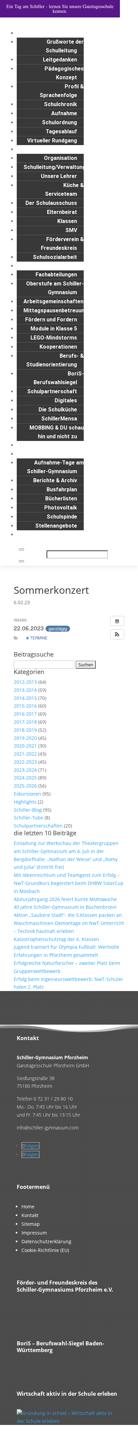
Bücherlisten (61, 498)
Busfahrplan (62, 489)
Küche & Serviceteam (64, 189)
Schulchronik (60, 104)
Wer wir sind (92, 149)
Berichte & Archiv (55, 480)
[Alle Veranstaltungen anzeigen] (117, 621)
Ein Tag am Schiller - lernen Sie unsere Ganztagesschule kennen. (60, 8)
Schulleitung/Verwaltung (54, 167)
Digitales (66, 400)
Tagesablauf (61, 131)
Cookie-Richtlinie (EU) (45, 1250)
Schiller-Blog (28, 810)
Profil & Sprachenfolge (62, 90)
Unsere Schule (89, 33)
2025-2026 (25, 785)
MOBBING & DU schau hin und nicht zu (56, 432)
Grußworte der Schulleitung (65, 46)
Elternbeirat (62, 212)
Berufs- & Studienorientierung (55, 360)
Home (27, 1206)
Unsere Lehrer (59, 176)
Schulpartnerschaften (38, 825)
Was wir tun (93, 266)
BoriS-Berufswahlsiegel (58, 378)
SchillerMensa (59, 418)
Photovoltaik (60, 507)
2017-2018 (25, 722)
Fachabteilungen (56, 274)
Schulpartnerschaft (52, 391)
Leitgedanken (60, 59)
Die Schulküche (58, 409)
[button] (117, 634)
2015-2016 (25, 706)
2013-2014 (25, 690)
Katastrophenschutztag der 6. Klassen (56, 939)
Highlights (25, 802)
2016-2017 (25, 714)
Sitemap (30, 1224)
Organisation (60, 158)
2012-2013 (25, 682)
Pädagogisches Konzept (64, 73)
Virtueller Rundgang (52, 140)
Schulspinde (62, 516)
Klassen (67, 221)
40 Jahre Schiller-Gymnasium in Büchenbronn (65, 907)
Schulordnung (59, 122)
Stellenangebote (56, 526)
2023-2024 (25, 770)
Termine (38, 637)
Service (98, 454)
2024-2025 (25, 777)
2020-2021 (25, 746)
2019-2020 (25, 738)
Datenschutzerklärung (46, 1241)
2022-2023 (25, 762)
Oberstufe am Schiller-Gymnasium (55, 288)
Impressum (34, 1232)
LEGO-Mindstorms (53, 337)
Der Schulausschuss (51, 203)
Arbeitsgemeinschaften (53, 301)
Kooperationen (58, 347)
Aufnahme (64, 113)
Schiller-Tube (28, 817)
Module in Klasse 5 (53, 328)
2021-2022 (25, 754)
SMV (71, 230)
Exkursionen (27, 794)
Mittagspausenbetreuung (55, 310)
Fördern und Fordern (51, 319)
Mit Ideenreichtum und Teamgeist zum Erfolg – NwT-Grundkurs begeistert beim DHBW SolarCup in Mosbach (69, 883)
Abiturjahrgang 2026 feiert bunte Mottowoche (65, 899)
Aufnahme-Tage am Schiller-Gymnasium (55, 467)
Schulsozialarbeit (55, 257)
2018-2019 (25, 730)
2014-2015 (25, 698)
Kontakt (97, 534)
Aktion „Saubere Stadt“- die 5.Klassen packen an (68, 915)
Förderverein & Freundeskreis (62, 243)
